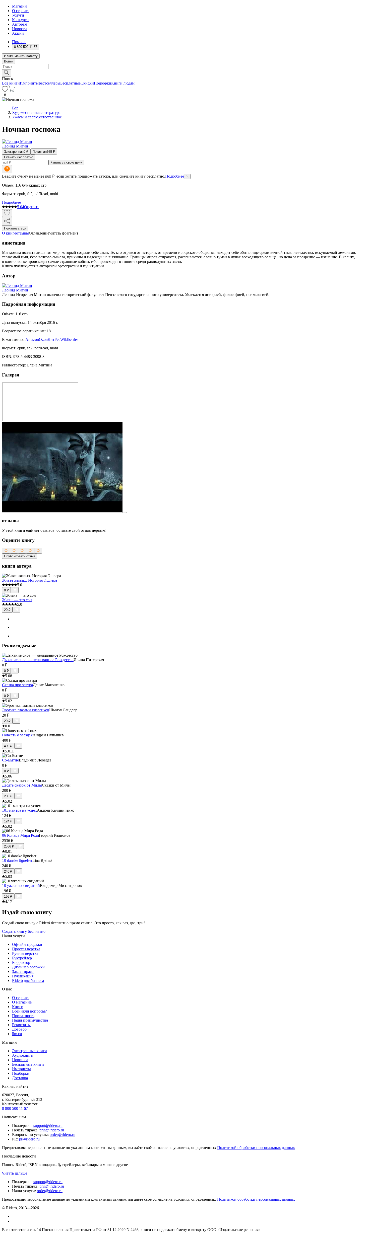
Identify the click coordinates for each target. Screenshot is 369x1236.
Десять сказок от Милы (22, 785)
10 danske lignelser (17, 860)
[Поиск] (6, 72)
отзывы (22, 233)
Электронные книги (29, 1051)
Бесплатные (70, 83)
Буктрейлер (22, 958)
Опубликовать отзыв (19, 556)
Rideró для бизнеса (28, 980)
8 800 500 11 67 (15, 1108)
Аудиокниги (22, 1055)
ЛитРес (54, 339)
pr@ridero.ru (29, 1139)
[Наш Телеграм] (14, 1221)
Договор (19, 1029)
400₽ (8, 746)
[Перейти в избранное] (5, 90)
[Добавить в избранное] (7, 213)
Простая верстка (26, 949)
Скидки (87, 83)
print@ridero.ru (51, 1130)
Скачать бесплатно (18, 157)
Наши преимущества (30, 1020)
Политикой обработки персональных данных (256, 1147)
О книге (9, 233)
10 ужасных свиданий (21, 885)
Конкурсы (20, 20)
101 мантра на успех (19, 810)
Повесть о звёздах (17, 735)
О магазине (22, 1002)
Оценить (31, 207)
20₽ (7, 610)
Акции (18, 33)
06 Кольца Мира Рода (20, 835)
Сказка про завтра (17, 685)
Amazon (32, 339)
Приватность (23, 1016)
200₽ (8, 796)
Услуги (18, 15)
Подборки (102, 83)
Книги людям (123, 83)
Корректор (21, 962)
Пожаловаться (15, 228)
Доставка (20, 1078)
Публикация (22, 976)
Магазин (19, 6)
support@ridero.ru (48, 1125)
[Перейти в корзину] (11, 90)
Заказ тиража (23, 971)
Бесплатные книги (28, 1064)
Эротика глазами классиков (25, 710)
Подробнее (174, 176)
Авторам (19, 24)
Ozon (43, 339)
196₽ (8, 896)
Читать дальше (14, 1173)
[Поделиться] (7, 221)
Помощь (19, 42)
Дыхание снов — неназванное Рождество (38, 660)
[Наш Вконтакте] (14, 1216)
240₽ (8, 871)
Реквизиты (21, 1025)
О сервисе (20, 11)
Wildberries (69, 339)
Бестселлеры (49, 83)
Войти (8, 61)
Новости (19, 29)
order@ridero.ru (62, 1134)
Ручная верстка (25, 953)
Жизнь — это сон (17, 600)
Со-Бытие (10, 760)
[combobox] (184, 66)
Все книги (11, 83)
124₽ (8, 821)
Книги (17, 1007)
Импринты (29, 83)
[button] (184, 72)
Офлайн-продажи (27, 944)
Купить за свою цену (66, 162)
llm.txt (17, 1034)
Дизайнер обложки (28, 967)
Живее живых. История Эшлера (29, 580)
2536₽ (9, 846)
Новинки (20, 1060)
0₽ (6, 590)
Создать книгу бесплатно (23, 931)
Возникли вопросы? (29, 1011)
